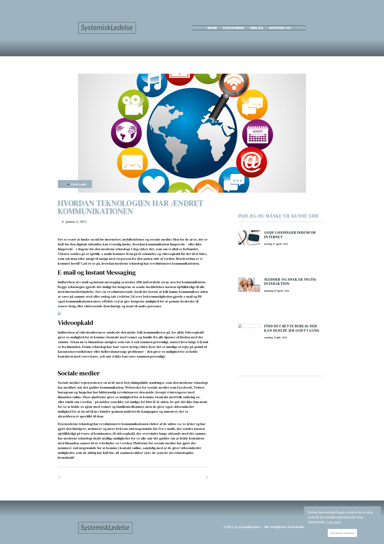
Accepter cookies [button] (342, 533)
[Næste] (170, 477)
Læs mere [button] (334, 522)
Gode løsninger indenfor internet (290, 234)
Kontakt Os (280, 28)
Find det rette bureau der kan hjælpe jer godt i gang (291, 328)
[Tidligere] (95, 477)
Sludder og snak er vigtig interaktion (290, 281)
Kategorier (233, 28)
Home (212, 28)
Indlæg (256, 28)
